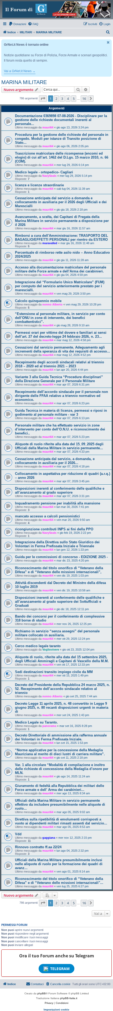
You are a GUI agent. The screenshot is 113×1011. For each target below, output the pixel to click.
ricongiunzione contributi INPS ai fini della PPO (54, 529)
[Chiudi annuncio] (108, 42)
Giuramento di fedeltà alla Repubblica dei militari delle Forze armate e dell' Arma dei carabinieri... (59, 788)
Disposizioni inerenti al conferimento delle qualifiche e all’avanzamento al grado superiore (59, 490)
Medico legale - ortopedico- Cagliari (44, 172)
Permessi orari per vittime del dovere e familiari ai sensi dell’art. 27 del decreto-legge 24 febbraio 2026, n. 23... (60, 334)
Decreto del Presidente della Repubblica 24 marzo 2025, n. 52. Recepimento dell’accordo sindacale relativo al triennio (62, 689)
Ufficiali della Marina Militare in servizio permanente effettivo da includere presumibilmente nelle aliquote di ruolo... (60, 804)
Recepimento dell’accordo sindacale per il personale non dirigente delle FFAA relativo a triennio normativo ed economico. (61, 396)
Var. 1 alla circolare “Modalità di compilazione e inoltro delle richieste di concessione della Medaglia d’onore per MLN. (61, 769)
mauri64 (47, 127)
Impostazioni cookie (56, 1009)
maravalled (49, 243)
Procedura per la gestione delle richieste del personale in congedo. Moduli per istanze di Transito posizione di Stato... (61, 139)
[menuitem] (17, 24)
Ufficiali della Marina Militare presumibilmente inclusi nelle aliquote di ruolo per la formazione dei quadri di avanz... (58, 864)
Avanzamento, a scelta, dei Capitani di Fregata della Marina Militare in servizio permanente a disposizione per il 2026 (62, 221)
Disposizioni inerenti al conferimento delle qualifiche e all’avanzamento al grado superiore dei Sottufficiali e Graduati (59, 601)
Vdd (18, 834)
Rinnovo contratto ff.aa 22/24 (38, 847)
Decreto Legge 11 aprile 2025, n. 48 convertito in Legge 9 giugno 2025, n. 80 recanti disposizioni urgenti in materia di (61, 707)
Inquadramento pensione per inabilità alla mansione (57, 503)
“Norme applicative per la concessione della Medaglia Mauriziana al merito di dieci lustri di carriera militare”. (60, 752)
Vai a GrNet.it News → (19, 71)
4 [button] (68, 98)
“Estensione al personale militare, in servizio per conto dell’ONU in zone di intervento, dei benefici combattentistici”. (60, 318)
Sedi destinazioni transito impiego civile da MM (54, 672)
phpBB (41, 993)
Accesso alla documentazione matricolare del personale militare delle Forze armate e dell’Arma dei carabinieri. (60, 269)
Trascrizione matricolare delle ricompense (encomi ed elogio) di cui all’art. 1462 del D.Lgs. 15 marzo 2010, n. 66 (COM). (61, 157)
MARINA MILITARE (24, 82)
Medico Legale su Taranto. (36, 722)
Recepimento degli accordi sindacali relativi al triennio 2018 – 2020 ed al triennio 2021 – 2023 (59, 364)
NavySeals (49, 175)
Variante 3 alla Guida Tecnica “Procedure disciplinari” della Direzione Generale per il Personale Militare (59, 379)
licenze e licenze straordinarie (39, 185)
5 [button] (74, 98)
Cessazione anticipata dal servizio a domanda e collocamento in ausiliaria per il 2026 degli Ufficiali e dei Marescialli (61, 202)
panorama (49, 725)
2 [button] (56, 98)
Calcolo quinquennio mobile (38, 301)
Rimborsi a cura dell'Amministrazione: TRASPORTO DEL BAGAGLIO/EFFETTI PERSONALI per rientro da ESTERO (61, 238)
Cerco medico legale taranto (38, 646)
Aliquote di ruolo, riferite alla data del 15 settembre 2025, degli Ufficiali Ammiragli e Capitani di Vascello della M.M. (62, 659)
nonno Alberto (52, 304)
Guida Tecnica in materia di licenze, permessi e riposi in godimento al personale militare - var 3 (61, 412)
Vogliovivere (50, 649)
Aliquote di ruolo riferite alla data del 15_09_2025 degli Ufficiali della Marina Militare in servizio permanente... (59, 446)
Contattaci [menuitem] (37, 984)
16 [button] (84, 98)
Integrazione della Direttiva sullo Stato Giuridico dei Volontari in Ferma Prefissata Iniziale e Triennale (57, 544)
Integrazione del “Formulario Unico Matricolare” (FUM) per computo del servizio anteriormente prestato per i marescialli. (59, 286)
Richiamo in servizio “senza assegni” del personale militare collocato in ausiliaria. (57, 633)
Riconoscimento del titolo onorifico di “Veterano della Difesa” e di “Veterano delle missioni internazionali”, (59, 570)
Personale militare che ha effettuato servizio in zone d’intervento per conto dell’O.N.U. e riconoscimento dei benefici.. (60, 429)
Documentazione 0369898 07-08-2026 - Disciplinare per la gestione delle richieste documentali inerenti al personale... (61, 120)
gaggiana (48, 837)
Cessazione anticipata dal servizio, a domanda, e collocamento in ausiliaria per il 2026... (55, 461)
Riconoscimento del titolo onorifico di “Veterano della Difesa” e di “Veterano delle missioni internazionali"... (59, 881)
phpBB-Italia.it (68, 998)
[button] (43, 98)
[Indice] (56, 9)
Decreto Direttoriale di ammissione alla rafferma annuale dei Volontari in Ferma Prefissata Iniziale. (61, 737)
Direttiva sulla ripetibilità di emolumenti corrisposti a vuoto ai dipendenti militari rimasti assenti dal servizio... (61, 821)
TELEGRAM (60, 968)
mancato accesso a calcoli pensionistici (47, 516)
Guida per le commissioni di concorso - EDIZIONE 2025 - (61, 557)
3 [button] (62, 98)
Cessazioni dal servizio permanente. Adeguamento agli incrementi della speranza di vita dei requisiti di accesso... (62, 349)
